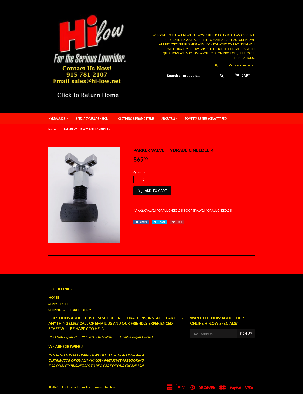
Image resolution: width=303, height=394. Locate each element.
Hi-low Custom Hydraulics (74, 387)
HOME (53, 297)
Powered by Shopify (106, 387)
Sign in (218, 65)
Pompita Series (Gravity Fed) (206, 118)
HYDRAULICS (57, 118)
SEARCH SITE (58, 303)
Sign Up (246, 333)
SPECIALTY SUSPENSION (92, 118)
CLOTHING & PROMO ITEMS (136, 118)
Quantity (139, 172)
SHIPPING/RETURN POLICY (69, 310)
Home (52, 129)
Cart (245, 75)
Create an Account (242, 65)
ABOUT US (168, 118)
